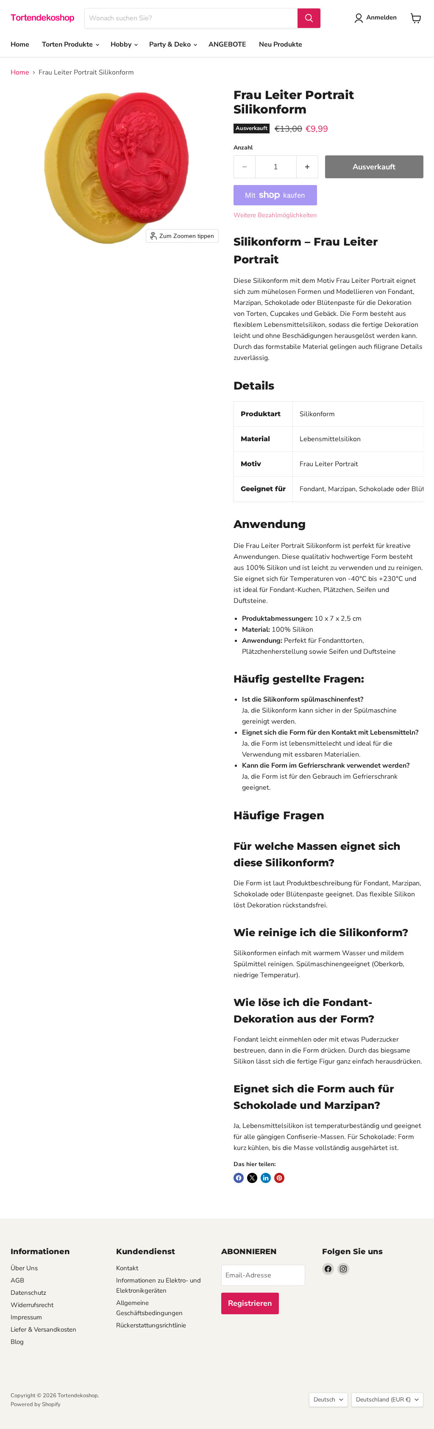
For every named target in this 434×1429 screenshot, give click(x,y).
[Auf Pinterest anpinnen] (279, 1178)
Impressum (26, 1317)
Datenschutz (28, 1292)
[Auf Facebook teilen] (239, 1178)
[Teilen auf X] (252, 1178)
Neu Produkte (280, 44)
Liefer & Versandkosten (43, 1329)
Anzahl (243, 147)
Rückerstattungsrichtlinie (151, 1325)
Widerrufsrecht (32, 1305)
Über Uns (24, 1268)
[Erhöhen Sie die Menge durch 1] (307, 167)
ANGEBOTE (227, 44)
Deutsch (324, 1400)
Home (20, 44)
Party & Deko (170, 44)
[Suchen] (309, 18)
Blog (17, 1342)
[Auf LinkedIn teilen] (266, 1178)
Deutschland (383, 1400)
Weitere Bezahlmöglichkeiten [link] (275, 215)
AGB (17, 1280)
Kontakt (127, 1268)
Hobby (122, 44)
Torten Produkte (68, 44)
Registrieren (250, 1303)
